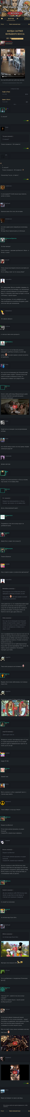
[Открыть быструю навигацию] (29, 24)
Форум (11, 19)
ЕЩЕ (15, 104)
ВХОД (27, 18)
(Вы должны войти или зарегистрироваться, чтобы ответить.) (15, 1106)
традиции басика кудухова (16, 38)
